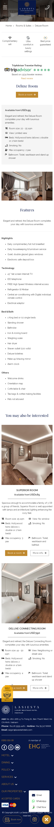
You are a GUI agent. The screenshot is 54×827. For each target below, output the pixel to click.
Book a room (25, 94)
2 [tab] (24, 195)
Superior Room (27, 490)
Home (9, 25)
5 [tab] (34, 195)
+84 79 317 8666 (43, 726)
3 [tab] (27, 195)
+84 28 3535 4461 (17, 726)
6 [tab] (36, 617)
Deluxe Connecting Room (27, 628)
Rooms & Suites (23, 25)
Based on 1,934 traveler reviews (27, 74)
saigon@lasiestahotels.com (20, 730)
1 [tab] (20, 195)
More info (38, 553)
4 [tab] (31, 195)
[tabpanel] (27, 186)
